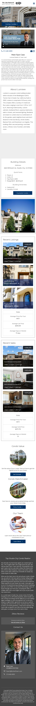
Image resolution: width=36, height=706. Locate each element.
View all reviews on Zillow (18, 622)
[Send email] (31, 51)
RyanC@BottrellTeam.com (14, 671)
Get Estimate (17, 474)
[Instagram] (34, 51)
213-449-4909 (7, 51)
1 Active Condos (10, 24)
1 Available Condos (22, 193)
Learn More (17, 541)
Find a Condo (17, 507)
